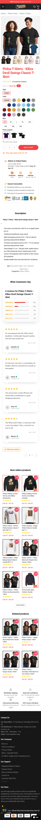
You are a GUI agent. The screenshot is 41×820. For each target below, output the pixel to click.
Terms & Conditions (8, 747)
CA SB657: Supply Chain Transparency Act (16, 756)
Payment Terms (7, 769)
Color (4, 96)
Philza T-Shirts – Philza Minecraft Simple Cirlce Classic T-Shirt (29, 560)
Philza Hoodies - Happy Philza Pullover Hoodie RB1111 (30, 528)
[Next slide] (36, 35)
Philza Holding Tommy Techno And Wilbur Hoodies (29, 496)
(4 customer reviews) (19, 81)
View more (20, 605)
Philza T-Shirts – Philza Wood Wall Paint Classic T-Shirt (11, 639)
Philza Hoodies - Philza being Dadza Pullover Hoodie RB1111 (10, 560)
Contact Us (5, 775)
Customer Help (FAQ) (9, 778)
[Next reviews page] (36, 455)
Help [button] (37, 817)
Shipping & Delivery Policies (11, 766)
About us (5, 744)
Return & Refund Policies (10, 772)
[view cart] (38, 6)
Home (3, 13)
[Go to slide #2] (17, 60)
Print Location (7, 130)
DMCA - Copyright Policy (10, 753)
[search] (34, 6)
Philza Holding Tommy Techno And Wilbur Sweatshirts (10, 496)
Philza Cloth (12, 13)
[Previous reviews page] (26, 455)
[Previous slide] (4, 35)
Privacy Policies (7, 750)
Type (4, 89)
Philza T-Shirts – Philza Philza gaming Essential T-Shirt (11, 592)
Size (4, 118)
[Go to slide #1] (6, 60)
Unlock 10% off (4, 810)
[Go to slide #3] (29, 60)
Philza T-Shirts (25, 13)
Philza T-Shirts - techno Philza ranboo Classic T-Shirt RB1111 (11, 528)
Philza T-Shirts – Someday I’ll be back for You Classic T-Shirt (30, 672)
